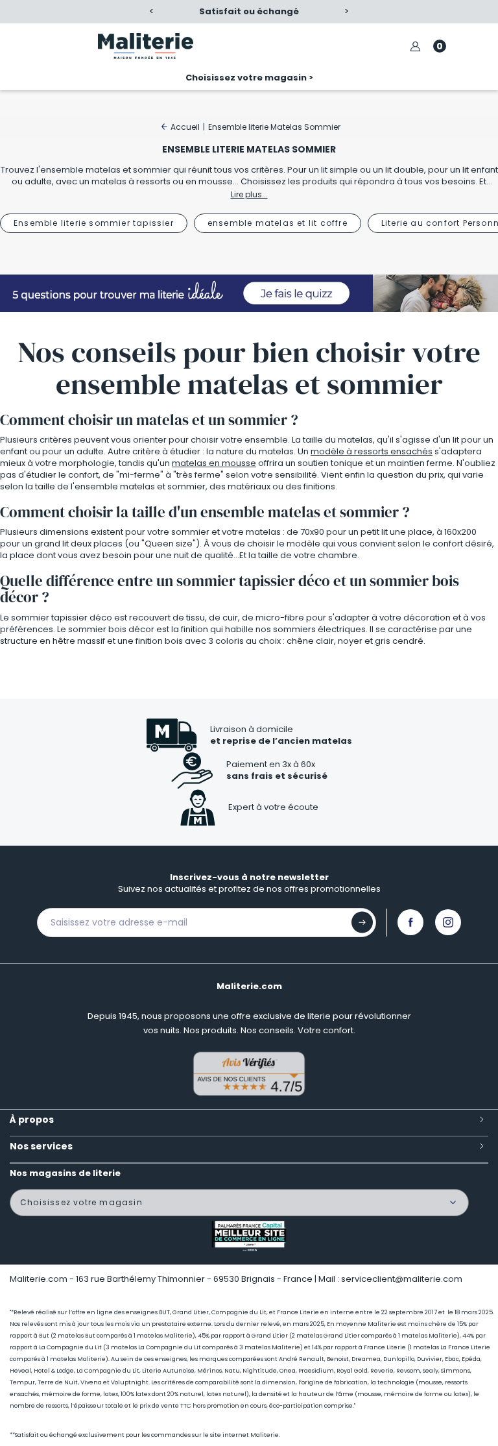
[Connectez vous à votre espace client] (415, 46)
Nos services (41, 1146)
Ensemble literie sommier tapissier (94, 222)
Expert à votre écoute (273, 807)
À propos (32, 1119)
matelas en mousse (214, 463)
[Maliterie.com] (145, 46)
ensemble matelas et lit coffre (278, 222)
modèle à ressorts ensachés (372, 451)
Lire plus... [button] (249, 194)
